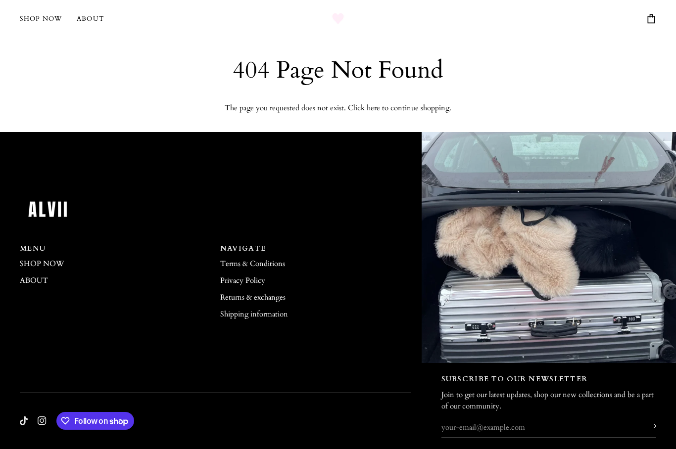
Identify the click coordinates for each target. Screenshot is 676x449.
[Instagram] (42, 420)
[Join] (648, 426)
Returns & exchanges (253, 297)
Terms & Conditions (252, 264)
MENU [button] (33, 248)
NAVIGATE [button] (243, 248)
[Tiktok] (24, 420)
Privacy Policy (242, 280)
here (373, 108)
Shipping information (254, 314)
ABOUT (34, 280)
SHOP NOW (42, 264)
